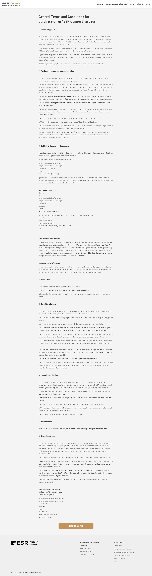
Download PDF (76, 526)
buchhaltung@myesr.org (51, 174)
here (78, 183)
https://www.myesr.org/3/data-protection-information (90, 429)
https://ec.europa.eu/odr (46, 482)
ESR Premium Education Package (124, 552)
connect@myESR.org (86, 552)
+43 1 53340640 (89, 555)
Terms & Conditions (119, 559)
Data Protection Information (122, 555)
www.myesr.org (46, 517)
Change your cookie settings (122, 549)
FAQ (115, 562)
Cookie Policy (118, 546)
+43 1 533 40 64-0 (46, 512)
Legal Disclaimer (119, 542)
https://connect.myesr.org (59, 39)
